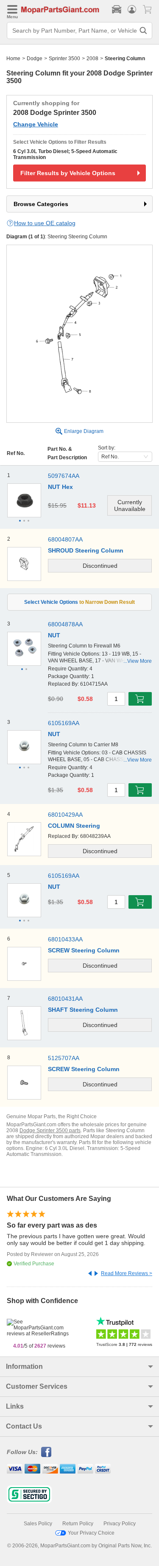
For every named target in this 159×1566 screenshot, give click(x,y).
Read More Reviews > (126, 1273)
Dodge (34, 58)
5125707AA (63, 1058)
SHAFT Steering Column (83, 1009)
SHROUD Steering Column (85, 550)
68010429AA (65, 814)
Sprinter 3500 (64, 58)
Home (13, 58)
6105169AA (63, 723)
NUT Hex (60, 486)
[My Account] (132, 9)
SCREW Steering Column (84, 950)
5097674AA (63, 475)
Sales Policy (38, 1524)
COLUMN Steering (74, 825)
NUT (54, 635)
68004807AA (65, 539)
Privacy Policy (119, 1524)
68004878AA (65, 624)
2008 (92, 58)
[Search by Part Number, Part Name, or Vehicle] (143, 30)
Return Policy (77, 1524)
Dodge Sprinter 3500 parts (50, 1130)
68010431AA (65, 998)
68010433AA (65, 939)
